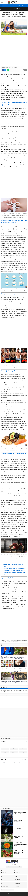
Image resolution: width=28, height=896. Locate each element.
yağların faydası (9, 641)
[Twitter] (9, 867)
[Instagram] (19, 867)
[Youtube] (11, 867)
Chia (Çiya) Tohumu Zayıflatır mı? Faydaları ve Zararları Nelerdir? (20, 682)
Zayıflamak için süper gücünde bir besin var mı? (6, 669)
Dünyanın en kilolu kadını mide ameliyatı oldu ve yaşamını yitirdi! (7, 682)
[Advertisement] (14, 51)
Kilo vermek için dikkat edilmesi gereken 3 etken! (14, 568)
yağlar (5, 641)
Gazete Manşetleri (19, 870)
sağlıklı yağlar (22, 640)
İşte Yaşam (3, 889)
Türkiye (16, 876)
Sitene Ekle (18, 872)
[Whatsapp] (15, 867)
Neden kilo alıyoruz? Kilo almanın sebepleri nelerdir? (14, 570)
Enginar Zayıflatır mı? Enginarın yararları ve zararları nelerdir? (19, 657)
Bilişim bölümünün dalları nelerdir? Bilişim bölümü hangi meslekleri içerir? (20, 812)
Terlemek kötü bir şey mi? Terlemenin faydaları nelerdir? (20, 670)
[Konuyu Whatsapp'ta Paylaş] (8, 70)
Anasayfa (3, 16)
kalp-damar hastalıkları (6, 407)
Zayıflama (16, 67)
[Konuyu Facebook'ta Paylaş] (3, 70)
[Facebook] (7, 867)
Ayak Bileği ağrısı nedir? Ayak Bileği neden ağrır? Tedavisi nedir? (7, 657)
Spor (6, 16)
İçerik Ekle (4, 872)
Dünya (2, 876)
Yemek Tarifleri (18, 879)
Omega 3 (17, 640)
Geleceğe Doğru (4, 886)
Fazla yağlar (7, 640)
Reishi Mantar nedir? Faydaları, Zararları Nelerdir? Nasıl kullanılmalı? (20, 852)
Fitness (9, 16)
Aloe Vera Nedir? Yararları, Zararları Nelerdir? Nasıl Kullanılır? (19, 836)
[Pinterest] (13, 867)
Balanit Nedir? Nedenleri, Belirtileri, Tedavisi (19, 827)
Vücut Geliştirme (9, 67)
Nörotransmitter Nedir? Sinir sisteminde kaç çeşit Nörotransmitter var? (19, 820)
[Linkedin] (21, 867)
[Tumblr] (17, 867)
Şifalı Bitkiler (17, 883)
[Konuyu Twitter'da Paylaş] (5, 70)
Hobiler (2, 883)
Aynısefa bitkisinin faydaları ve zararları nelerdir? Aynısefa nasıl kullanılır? (20, 844)
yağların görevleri (15, 641)
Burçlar (3, 870)
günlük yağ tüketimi (13, 640)
